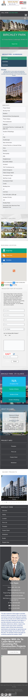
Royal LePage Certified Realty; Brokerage (14, 592)
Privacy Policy (9, 685)
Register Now (14, 43)
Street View (9, 255)
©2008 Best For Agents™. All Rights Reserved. (14, 689)
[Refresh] (14, 354)
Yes (9, 335)
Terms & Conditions (17, 685)
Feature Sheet (13, 457)
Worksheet (13, 462)
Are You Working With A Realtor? (11, 333)
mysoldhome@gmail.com (14, 590)
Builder (4, 538)
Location (4, 518)
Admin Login (3, 685)
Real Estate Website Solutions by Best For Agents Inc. (14, 690)
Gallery (4, 514)
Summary (5, 65)
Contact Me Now (14, 652)
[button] (14, 271)
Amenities (5, 61)
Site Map (14, 686)
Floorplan (13, 446)
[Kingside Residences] (14, 488)
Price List (13, 451)
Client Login (24, 685)
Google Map (9, 250)
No (5, 335)
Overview (5, 58)
